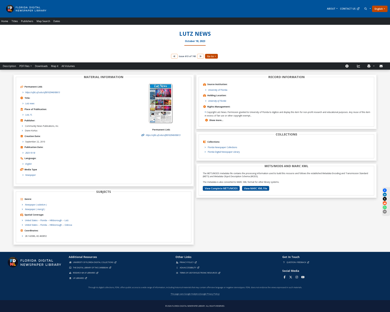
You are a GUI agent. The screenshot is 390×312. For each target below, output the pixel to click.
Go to (210, 56)
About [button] (331, 8)
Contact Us (348, 8)
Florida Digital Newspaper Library (224, 151)
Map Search (43, 21)
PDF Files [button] (24, 66)
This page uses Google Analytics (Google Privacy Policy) (195, 294)
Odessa (68, 224)
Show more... (216, 120)
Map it (54, 66)
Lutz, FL (28, 114)
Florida (43, 220)
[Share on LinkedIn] (386, 194)
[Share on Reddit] (386, 203)
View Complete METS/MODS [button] (221, 188)
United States (31, 220)
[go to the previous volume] (174, 56)
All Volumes (68, 66)
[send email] (386, 212)
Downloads (41, 66)
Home (4, 21)
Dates (56, 21)
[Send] (381, 66)
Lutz (67, 220)
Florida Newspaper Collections (222, 147)
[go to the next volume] (200, 56)
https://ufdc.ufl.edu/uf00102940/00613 (42, 92)
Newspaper (30, 175)
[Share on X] (386, 199)
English (379, 9)
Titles (14, 21)
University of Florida (217, 89)
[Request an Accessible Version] (348, 66)
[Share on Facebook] (386, 190)
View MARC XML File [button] (255, 188)
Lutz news (29, 103)
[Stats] (359, 66)
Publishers (27, 21)
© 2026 (195, 306)
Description (9, 66)
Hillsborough (56, 220)
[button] (367, 9)
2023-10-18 (30, 152)
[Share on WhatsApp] (386, 207)
